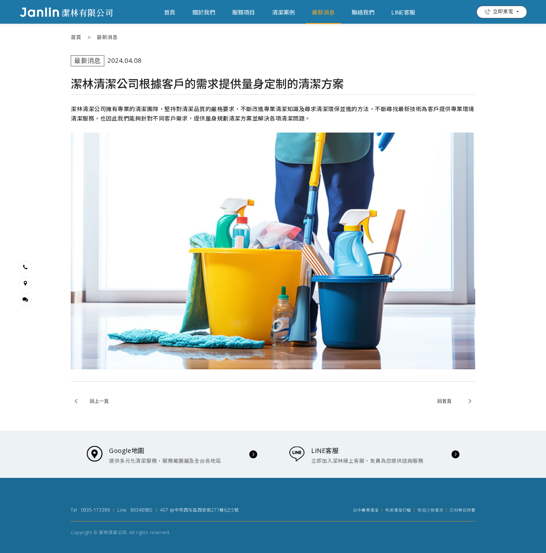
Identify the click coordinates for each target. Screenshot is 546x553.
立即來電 (503, 11)
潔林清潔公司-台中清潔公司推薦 (66, 12)
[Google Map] (25, 283)
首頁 (169, 12)
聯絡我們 (363, 12)
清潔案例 (283, 12)
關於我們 (203, 12)
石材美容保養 (462, 510)
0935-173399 (95, 510)
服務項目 (243, 12)
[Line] (25, 299)
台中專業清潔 (366, 510)
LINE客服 (403, 12)
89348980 (141, 510)
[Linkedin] (25, 267)
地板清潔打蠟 (398, 510)
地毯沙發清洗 (430, 510)
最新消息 (323, 12)
